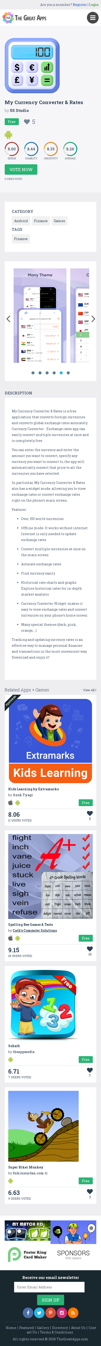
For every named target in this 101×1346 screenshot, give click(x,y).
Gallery (43, 1327)
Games (59, 221)
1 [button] (33, 373)
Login (94, 4)
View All (89, 690)
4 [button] (54, 373)
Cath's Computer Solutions (35, 930)
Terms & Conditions (56, 1332)
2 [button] (40, 373)
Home (11, 1327)
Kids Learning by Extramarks (33, 789)
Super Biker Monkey (25, 1167)
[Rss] (73, 1313)
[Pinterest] (50, 1313)
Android (21, 221)
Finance (41, 221)
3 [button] (47, 373)
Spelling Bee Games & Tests (30, 924)
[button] (8, 318)
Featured (26, 1327)
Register (80, 4)
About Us (78, 1327)
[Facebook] (28, 1313)
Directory (60, 1327)
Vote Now (21, 169)
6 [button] (68, 373)
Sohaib (14, 1046)
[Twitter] (39, 1313)
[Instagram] (62, 1313)
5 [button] (61, 373)
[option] (40, 316)
